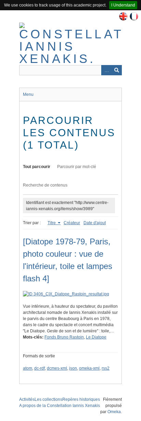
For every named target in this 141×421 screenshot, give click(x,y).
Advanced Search (106, 70)
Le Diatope (96, 337)
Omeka (114, 411)
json (73, 368)
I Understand (123, 5)
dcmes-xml (57, 368)
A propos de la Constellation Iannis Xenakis (59, 405)
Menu (28, 94)
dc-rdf (39, 368)
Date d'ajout (95, 222)
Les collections (48, 399)
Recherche (117, 70)
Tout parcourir (36, 166)
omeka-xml (89, 368)
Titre (52, 222)
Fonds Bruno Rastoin (64, 337)
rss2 (106, 368)
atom (27, 368)
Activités (27, 399)
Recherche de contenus (45, 185)
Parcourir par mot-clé (76, 166)
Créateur (72, 222)
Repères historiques (81, 399)
